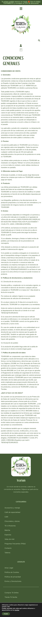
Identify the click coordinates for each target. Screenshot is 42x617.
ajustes (17, 610)
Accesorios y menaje (12, 508)
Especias (8, 535)
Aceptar (6, 614)
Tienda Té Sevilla (11, 597)
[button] (21, 8)
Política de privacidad (13, 577)
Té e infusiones (10, 526)
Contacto (8, 548)
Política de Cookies (12, 572)
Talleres (7, 553)
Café (6, 517)
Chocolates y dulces (12, 521)
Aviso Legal (9, 568)
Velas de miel (9, 539)
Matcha (7, 530)
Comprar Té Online (11, 593)
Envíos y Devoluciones (13, 581)
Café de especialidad (12, 512)
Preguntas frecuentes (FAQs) (15, 544)
